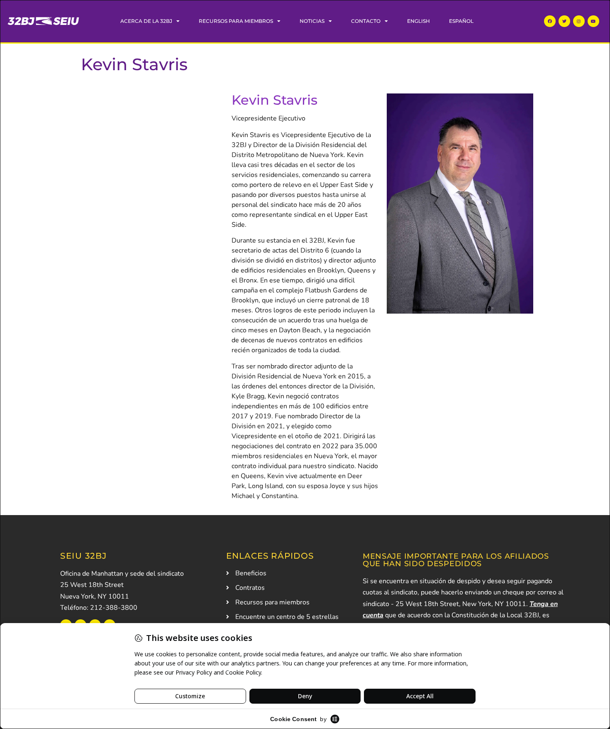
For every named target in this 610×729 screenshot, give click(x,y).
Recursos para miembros (236, 21)
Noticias (312, 21)
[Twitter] (564, 21)
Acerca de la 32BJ (146, 21)
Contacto (366, 21)
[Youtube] (593, 21)
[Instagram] (579, 21)
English (418, 21)
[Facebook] (550, 21)
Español (461, 21)
